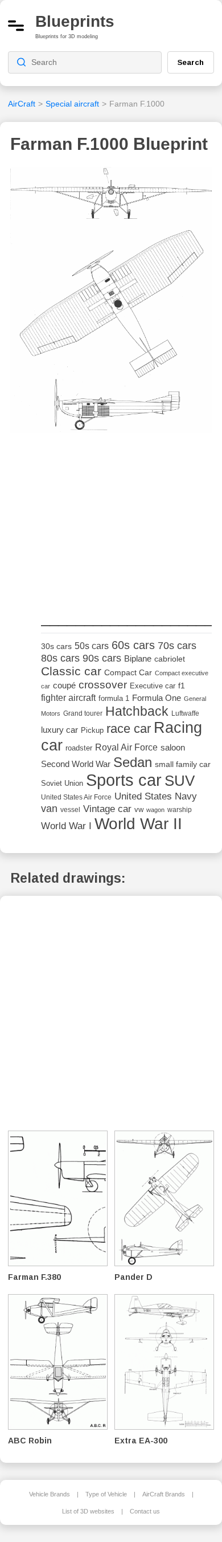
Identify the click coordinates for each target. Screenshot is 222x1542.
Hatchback (136, 711)
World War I (66, 826)
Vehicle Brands (49, 1494)
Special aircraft (72, 103)
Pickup (92, 730)
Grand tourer (82, 713)
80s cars (60, 658)
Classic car (71, 671)
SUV (180, 780)
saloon (173, 747)
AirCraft (21, 103)
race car (128, 728)
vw (138, 809)
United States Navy (155, 796)
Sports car (124, 779)
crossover (103, 685)
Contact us (145, 1511)
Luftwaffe (185, 713)
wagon (155, 809)
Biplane (137, 658)
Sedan (132, 762)
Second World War (75, 764)
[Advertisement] (126, 523)
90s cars (102, 658)
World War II (138, 824)
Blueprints (74, 21)
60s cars (133, 645)
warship (179, 810)
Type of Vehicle (106, 1494)
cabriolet (169, 659)
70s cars (177, 645)
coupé (64, 685)
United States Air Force (76, 797)
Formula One (156, 698)
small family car (183, 764)
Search (191, 62)
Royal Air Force (126, 747)
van (49, 808)
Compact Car (128, 672)
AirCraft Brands (163, 1494)
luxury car (59, 730)
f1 (181, 686)
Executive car (152, 686)
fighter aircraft (68, 698)
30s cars (56, 646)
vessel (70, 810)
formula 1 (113, 698)
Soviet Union (62, 783)
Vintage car (107, 808)
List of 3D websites (88, 1511)
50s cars (92, 646)
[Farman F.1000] (111, 303)
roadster (78, 748)
